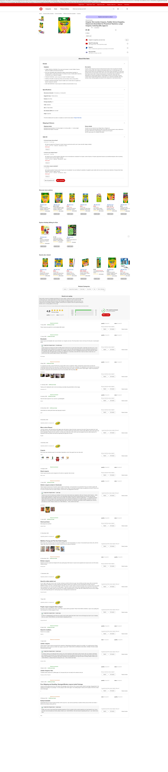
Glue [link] (94, 289)
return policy (91, 132)
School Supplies (58, 13)
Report (66, 145)
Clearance (24, 2)
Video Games (140, 0)
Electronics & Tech (132, 0)
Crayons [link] (65, 289)
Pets (102, 0)
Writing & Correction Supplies (69, 13)
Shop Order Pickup (65, 2)
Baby (81, 0)
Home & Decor (42, 0)
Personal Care (88, 0)
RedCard (88, 2)
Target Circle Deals (52, 2)
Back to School (12, 0)
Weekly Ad (58, 2)
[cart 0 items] (127, 8)
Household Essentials (74, 0)
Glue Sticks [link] (89, 289)
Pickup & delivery (64, 9)
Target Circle (93, 2)
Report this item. (78, 117)
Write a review (106, 315)
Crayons (79, 13)
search (113, 9)
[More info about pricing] (115, 30)
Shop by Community (7, 2)
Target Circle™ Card (91, 4)
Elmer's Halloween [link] (101, 289)
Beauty (83, 0)
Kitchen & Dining (50, 0)
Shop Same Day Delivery (76, 2)
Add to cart (88, 36)
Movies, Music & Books (148, 0)
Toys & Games (125, 0)
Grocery (67, 0)
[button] (89, 27)
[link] (89, 27)
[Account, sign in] (120, 8)
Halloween (22, 0)
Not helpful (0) (61, 145)
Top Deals (45, 2)
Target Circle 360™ (101, 4)
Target (40, 13)
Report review (125, 329)
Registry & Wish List (111, 4)
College (18, 0)
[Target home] (41, 8)
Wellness (108, 0)
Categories (48, 9)
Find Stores (98, 2)
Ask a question (60, 180)
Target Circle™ (81, 4)
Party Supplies (157, 0)
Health (104, 0)
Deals (20, 2)
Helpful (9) (55, 172)
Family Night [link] (82, 289)
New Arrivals (29, 2)
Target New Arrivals (4, 0)
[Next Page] (129, 204)
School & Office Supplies (116, 0)
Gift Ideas (163, 0)
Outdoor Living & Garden (60, 0)
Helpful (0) (56, 145)
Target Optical (15, 2)
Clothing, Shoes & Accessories (32, 0)
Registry (84, 2)
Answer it (47, 149)
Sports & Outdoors (96, 0)
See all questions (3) (49, 180)
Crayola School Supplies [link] (73, 289)
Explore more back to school (105, 17)
